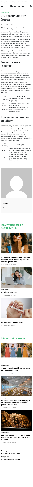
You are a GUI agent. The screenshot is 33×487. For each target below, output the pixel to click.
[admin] (16, 183)
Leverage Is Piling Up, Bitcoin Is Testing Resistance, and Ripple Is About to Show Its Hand (16, 437)
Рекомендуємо (5, 365)
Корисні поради (5, 12)
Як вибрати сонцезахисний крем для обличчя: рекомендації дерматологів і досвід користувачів (15, 260)
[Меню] (2, 6)
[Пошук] (31, 6)
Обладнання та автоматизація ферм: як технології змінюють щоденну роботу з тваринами (15, 403)
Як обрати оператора (9, 292)
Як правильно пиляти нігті (12, 323)
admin (11, 24)
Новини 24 (17, 6)
